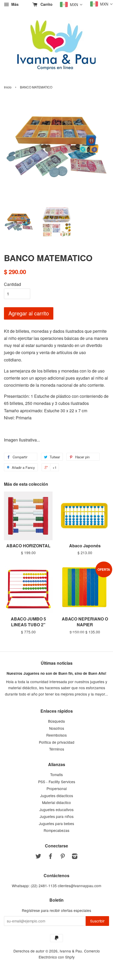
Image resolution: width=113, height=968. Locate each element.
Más (14, 4)
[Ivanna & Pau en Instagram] (75, 857)
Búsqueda (56, 721)
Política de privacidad (56, 742)
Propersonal (57, 788)
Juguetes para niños (57, 816)
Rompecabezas (56, 830)
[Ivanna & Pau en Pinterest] (62, 857)
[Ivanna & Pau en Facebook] (50, 857)
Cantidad (12, 284)
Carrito (46, 4)
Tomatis (56, 774)
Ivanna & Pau (71, 951)
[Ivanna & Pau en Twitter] (38, 857)
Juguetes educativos (56, 809)
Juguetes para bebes (56, 823)
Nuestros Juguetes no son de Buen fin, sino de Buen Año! (56, 673)
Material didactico (56, 802)
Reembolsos (56, 735)
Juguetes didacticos (56, 795)
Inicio (8, 87)
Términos (56, 749)
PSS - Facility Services (56, 781)
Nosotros (56, 728)
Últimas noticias (57, 663)
